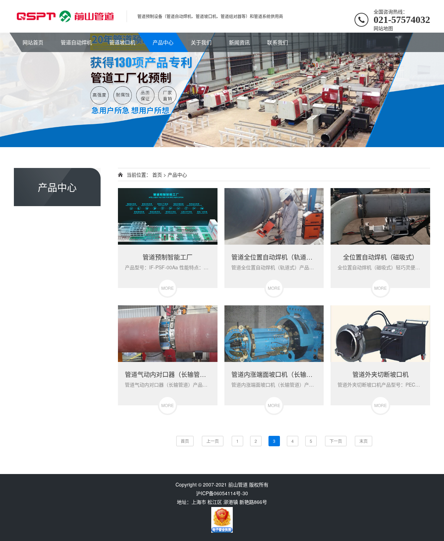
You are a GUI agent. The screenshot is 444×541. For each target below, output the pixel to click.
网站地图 (383, 28)
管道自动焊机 (76, 42)
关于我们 (201, 42)
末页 (363, 441)
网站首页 (33, 42)
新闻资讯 (239, 42)
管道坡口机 (122, 42)
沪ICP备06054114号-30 (222, 493)
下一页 (336, 441)
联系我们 (277, 42)
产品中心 (163, 42)
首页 (157, 174)
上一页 (212, 441)
